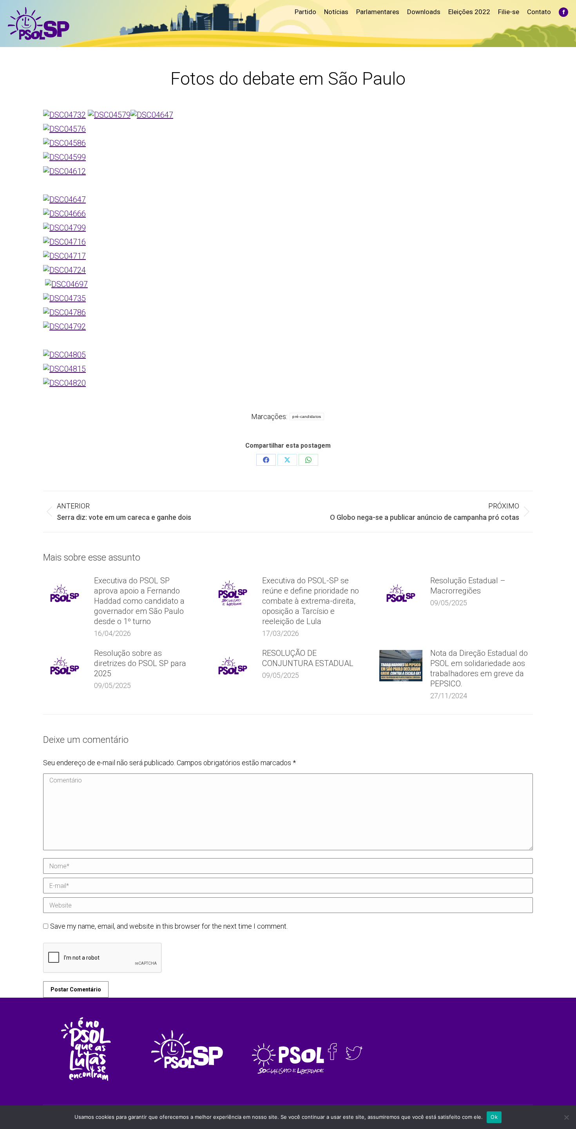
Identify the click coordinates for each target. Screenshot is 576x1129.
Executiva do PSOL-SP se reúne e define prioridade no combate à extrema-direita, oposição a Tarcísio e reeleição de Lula (310, 601)
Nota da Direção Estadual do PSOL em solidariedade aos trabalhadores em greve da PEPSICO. (479, 668)
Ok (494, 1117)
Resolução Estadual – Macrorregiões (467, 585)
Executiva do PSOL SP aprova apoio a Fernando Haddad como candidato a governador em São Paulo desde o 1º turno (139, 601)
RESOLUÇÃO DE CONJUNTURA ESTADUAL (307, 658)
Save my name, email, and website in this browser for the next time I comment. (169, 926)
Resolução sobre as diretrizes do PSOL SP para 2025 (140, 663)
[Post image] (64, 593)
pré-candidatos (306, 416)
